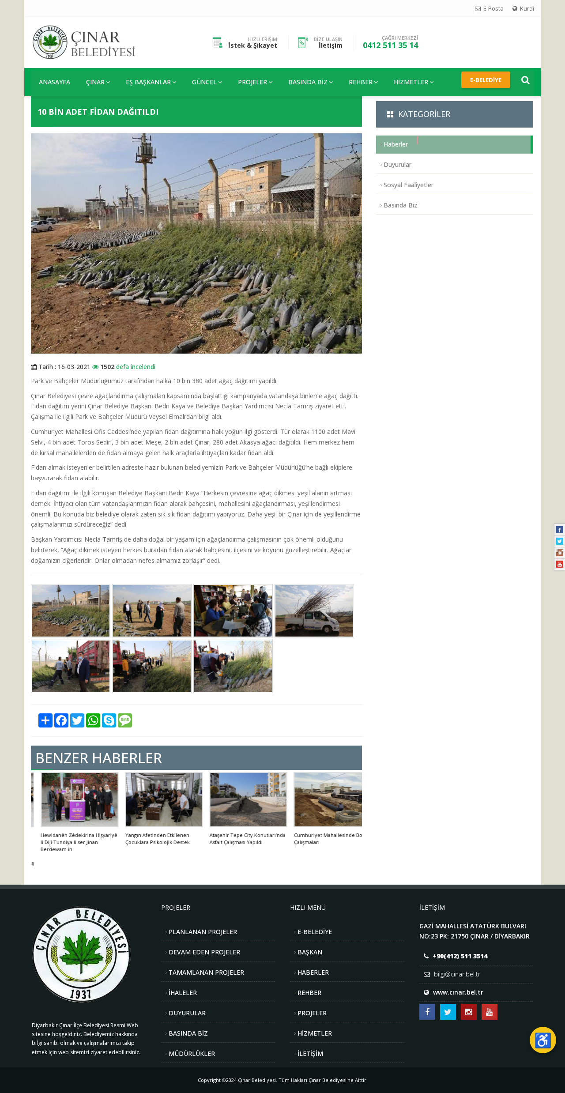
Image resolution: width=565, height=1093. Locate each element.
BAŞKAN (310, 952)
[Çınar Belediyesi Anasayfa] (91, 42)
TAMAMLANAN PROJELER (206, 972)
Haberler (396, 144)
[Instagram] (559, 552)
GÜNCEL (204, 82)
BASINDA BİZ (188, 1033)
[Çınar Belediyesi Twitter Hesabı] (448, 1012)
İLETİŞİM (310, 1053)
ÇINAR (95, 82)
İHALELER (183, 992)
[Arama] (525, 80)
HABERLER (313, 972)
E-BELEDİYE (315, 931)
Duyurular (397, 164)
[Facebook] (559, 529)
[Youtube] (559, 564)
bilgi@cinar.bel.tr (457, 974)
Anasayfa (54, 82)
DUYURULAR (187, 1013)
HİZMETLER (411, 82)
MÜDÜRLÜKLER (192, 1053)
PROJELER (252, 82)
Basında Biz (308, 82)
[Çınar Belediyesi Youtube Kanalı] (489, 1012)
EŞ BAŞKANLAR (148, 82)
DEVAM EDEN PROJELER (204, 952)
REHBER (361, 82)
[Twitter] (559, 541)
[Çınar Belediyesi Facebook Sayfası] (427, 1012)
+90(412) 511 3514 (460, 956)
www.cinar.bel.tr (458, 992)
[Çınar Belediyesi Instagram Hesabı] (469, 1012)
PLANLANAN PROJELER (203, 931)
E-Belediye (485, 80)
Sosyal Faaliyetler (408, 185)
